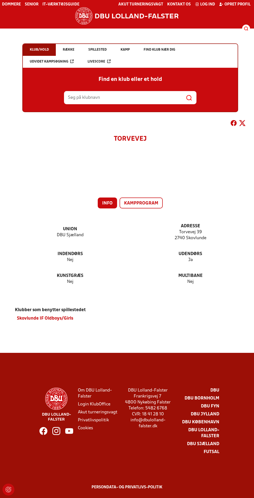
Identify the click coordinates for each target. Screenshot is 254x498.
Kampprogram (141, 203)
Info (107, 203)
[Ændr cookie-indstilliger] (8, 490)
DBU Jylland (205, 414)
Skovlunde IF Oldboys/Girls (45, 318)
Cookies (85, 428)
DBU (214, 390)
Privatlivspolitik (93, 420)
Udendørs (190, 254)
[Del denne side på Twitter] (242, 124)
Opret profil (237, 4)
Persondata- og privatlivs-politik (127, 487)
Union (70, 229)
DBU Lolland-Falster (203, 433)
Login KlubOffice (94, 404)
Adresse (190, 226)
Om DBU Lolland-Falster (95, 393)
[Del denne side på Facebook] (234, 124)
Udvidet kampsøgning (49, 61)
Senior (31, 4)
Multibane (190, 276)
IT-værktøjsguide (60, 4)
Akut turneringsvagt (140, 4)
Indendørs (70, 254)
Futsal (211, 452)
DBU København (200, 422)
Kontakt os (179, 4)
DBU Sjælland (203, 444)
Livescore (96, 61)
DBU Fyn (210, 406)
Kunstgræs (70, 276)
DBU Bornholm (202, 398)
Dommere (11, 4)
